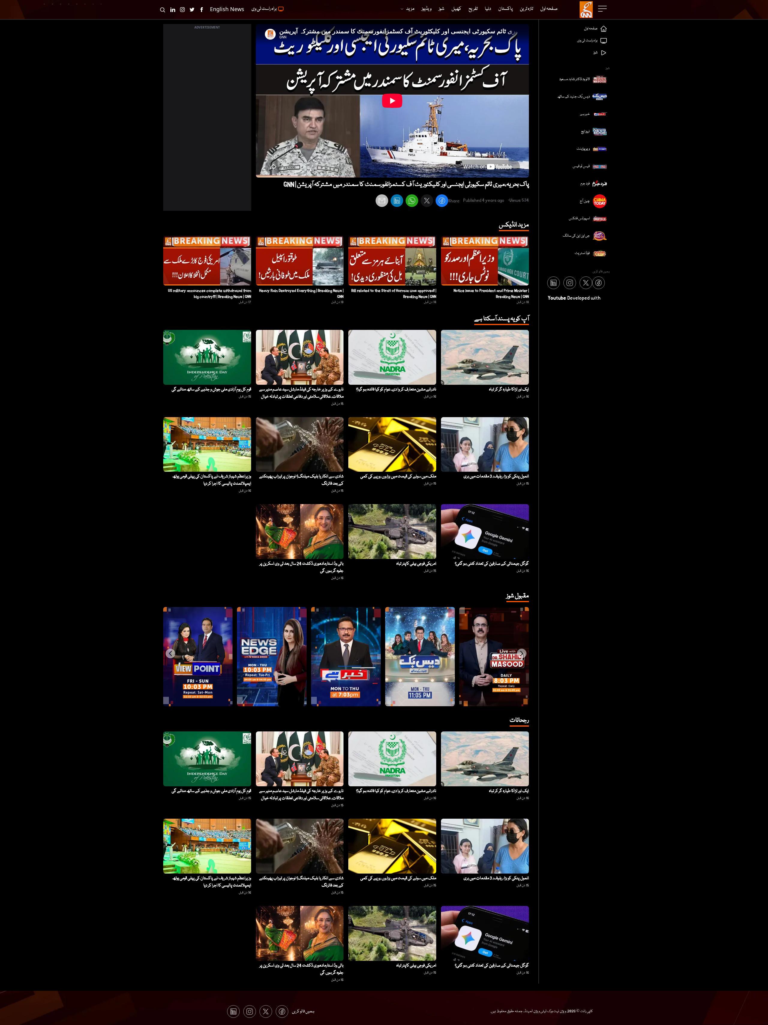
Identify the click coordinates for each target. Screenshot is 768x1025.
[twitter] (427, 201)
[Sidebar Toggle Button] (603, 9)
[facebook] (442, 201)
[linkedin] (397, 201)
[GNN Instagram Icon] (182, 9)
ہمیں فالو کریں (303, 1011)
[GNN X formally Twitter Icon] (192, 9)
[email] (382, 201)
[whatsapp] (412, 201)
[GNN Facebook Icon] (201, 9)
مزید (410, 9)
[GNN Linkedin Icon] (172, 9)
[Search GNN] (163, 9)
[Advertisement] (207, 121)
